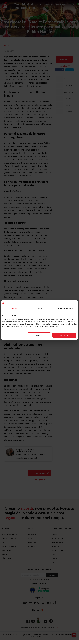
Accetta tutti (64, 335)
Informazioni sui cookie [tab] (65, 308)
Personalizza (38, 335)
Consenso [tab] (14, 308)
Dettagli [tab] (39, 308)
